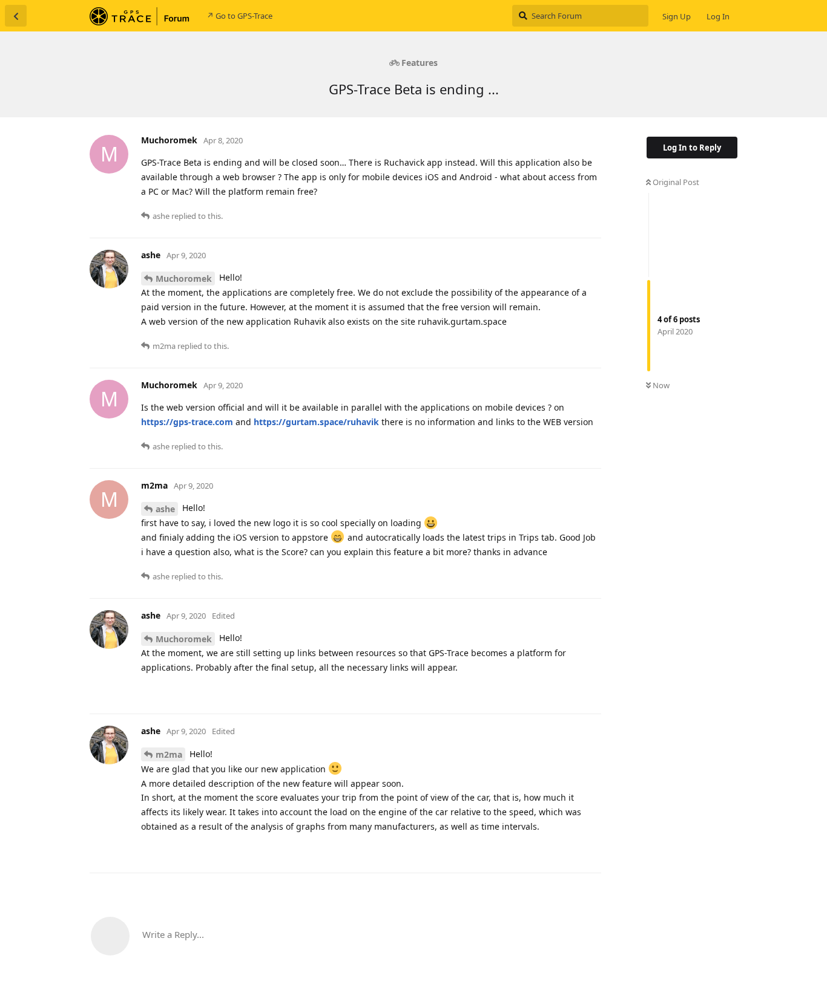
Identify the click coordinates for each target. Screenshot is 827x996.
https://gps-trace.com (187, 422)
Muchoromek (184, 278)
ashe (165, 509)
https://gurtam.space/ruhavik (316, 422)
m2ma (169, 754)
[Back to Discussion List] (16, 16)
